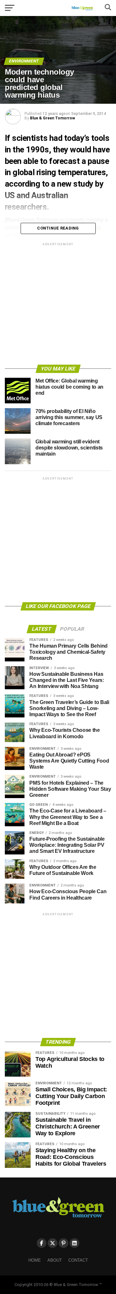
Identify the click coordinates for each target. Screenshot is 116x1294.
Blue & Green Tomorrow (52, 118)
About (54, 1260)
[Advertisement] (58, 304)
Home (34, 1260)
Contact (78, 1260)
